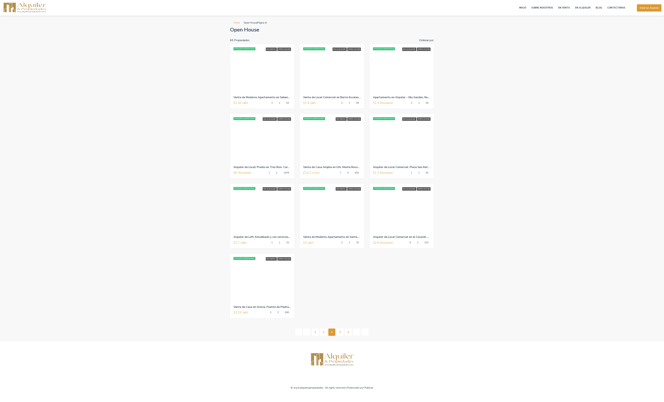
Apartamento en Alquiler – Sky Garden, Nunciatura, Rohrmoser (413, 97)
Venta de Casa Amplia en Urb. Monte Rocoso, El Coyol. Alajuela (343, 167)
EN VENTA (564, 7)
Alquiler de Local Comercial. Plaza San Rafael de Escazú (409, 167)
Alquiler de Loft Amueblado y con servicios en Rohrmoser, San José (276, 237)
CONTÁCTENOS (616, 7)
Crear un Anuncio (649, 8)
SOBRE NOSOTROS (542, 7)
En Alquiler (339, 49)
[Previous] (298, 332)
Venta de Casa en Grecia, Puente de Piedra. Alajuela (267, 307)
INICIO (522, 7)
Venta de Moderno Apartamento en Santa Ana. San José (339, 237)
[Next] (356, 332)
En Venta (271, 49)
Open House (284, 49)
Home (236, 22)
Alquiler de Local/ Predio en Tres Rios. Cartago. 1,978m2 (270, 167)
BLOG (599, 7)
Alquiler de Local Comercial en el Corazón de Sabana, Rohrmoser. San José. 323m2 (426, 237)
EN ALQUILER (583, 7)
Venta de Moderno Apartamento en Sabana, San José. (267, 97)
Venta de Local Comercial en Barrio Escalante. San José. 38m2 (343, 97)
